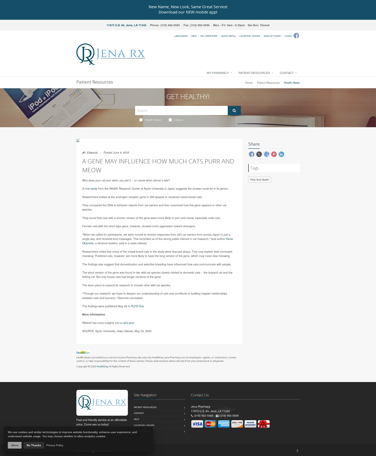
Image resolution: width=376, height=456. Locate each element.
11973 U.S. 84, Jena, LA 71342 (126, 25)
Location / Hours (250, 35)
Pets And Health (259, 179)
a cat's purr (127, 323)
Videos (178, 120)
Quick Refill (228, 35)
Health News (153, 120)
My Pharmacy (218, 73)
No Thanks (34, 445)
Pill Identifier (209, 35)
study (94, 188)
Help (194, 35)
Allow (14, 445)
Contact (287, 73)
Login (288, 35)
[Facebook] (296, 35)
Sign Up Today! (272, 35)
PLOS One (137, 306)
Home (249, 83)
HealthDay (102, 366)
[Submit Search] (234, 110)
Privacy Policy (54, 445)
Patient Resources (254, 73)
